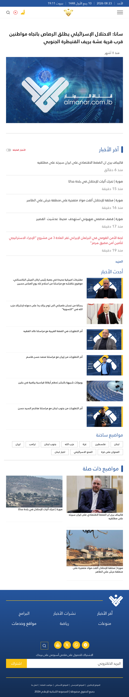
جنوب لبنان (50, 444)
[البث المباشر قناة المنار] (57, 645)
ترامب (32, 444)
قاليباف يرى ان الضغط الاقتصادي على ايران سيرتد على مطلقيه (80, 162)
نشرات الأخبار (64, 613)
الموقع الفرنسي (77, 685)
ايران (18, 444)
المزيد (119, 261)
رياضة (64, 623)
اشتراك (16, 663)
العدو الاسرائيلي (83, 451)
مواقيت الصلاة (46, 685)
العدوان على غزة (110, 451)
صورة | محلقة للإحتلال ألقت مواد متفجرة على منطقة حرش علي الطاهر (75, 200)
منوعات (104, 623)
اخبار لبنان (60, 451)
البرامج (24, 613)
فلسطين (100, 444)
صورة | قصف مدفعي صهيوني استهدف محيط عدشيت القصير (79, 219)
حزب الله (69, 444)
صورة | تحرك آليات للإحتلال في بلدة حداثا (95, 181)
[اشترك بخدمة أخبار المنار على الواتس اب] (76, 645)
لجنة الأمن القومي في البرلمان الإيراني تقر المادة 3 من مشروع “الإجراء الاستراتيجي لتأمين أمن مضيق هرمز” (66, 240)
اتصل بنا (34, 685)
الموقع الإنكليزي (93, 685)
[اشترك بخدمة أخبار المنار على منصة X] (67, 645)
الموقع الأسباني (61, 685)
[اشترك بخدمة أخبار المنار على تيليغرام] (85, 645)
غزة (85, 444)
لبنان (116, 444)
